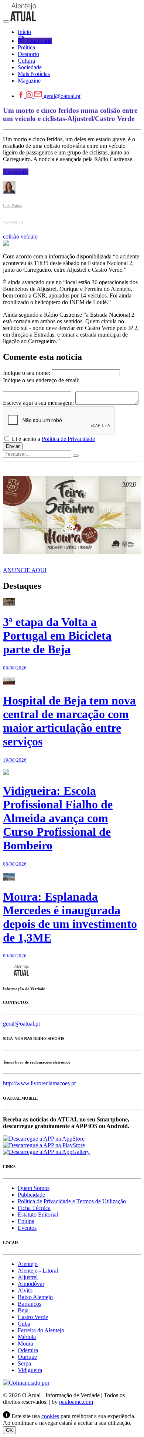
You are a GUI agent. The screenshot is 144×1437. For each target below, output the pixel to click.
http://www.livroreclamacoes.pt (39, 1083)
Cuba (24, 1324)
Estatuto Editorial (38, 1214)
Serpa (24, 1363)
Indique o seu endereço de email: (41, 380)
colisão (11, 236)
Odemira (28, 1350)
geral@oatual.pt (62, 96)
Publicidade (31, 1194)
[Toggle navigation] (6, 21)
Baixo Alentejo (35, 1297)
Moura (25, 1343)
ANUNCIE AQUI (25, 570)
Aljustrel (28, 1277)
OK (9, 1430)
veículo (29, 236)
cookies (50, 1416)
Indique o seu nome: (26, 373)
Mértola (27, 1337)
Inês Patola (12, 205)
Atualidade (15, 171)
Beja (23, 1310)
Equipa (26, 1221)
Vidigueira (30, 1370)
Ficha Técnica (34, 1208)
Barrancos (29, 1304)
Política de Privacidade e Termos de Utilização (72, 1201)
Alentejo (28, 1264)
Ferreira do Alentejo (41, 1330)
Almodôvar (31, 1284)
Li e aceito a (52, 439)
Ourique (27, 1357)
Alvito (25, 1290)
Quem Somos (33, 1188)
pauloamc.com (76, 1402)
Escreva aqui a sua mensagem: (38, 403)
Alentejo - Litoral (38, 1270)
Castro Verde (33, 1317)
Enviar (13, 446)
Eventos (27, 1228)
